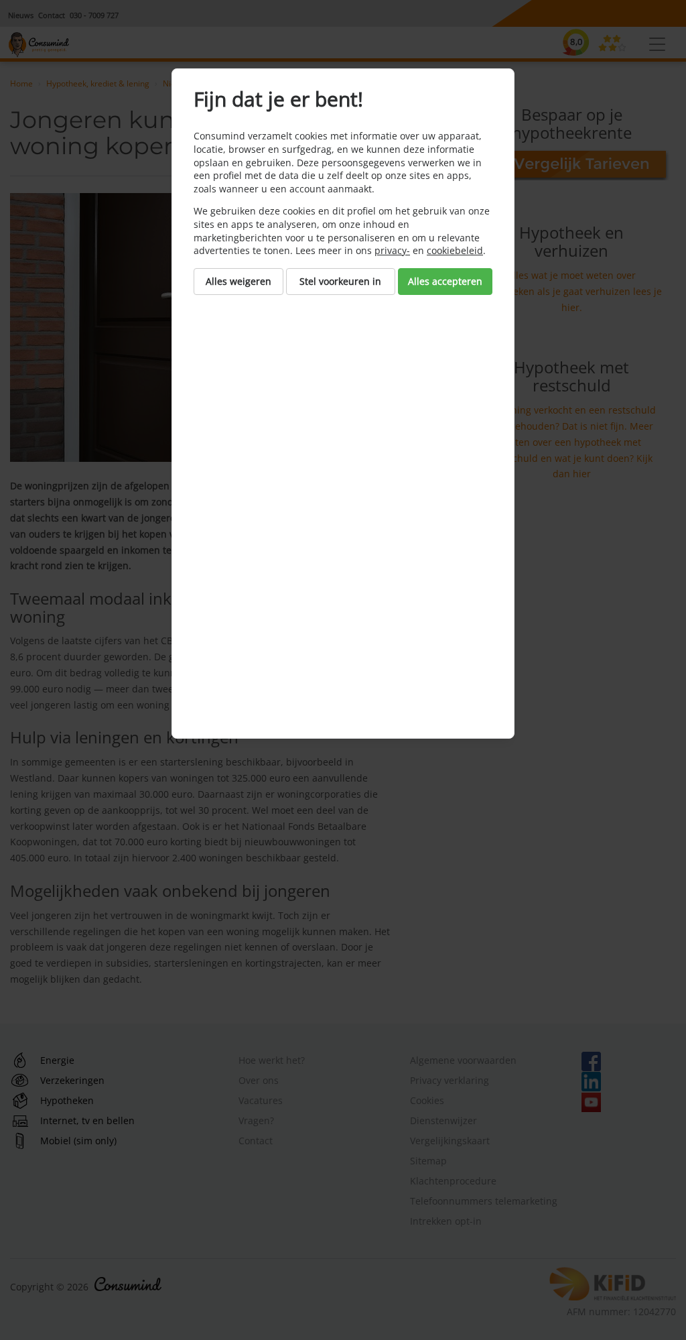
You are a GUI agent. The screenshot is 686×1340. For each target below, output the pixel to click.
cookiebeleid (455, 250)
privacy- (392, 250)
